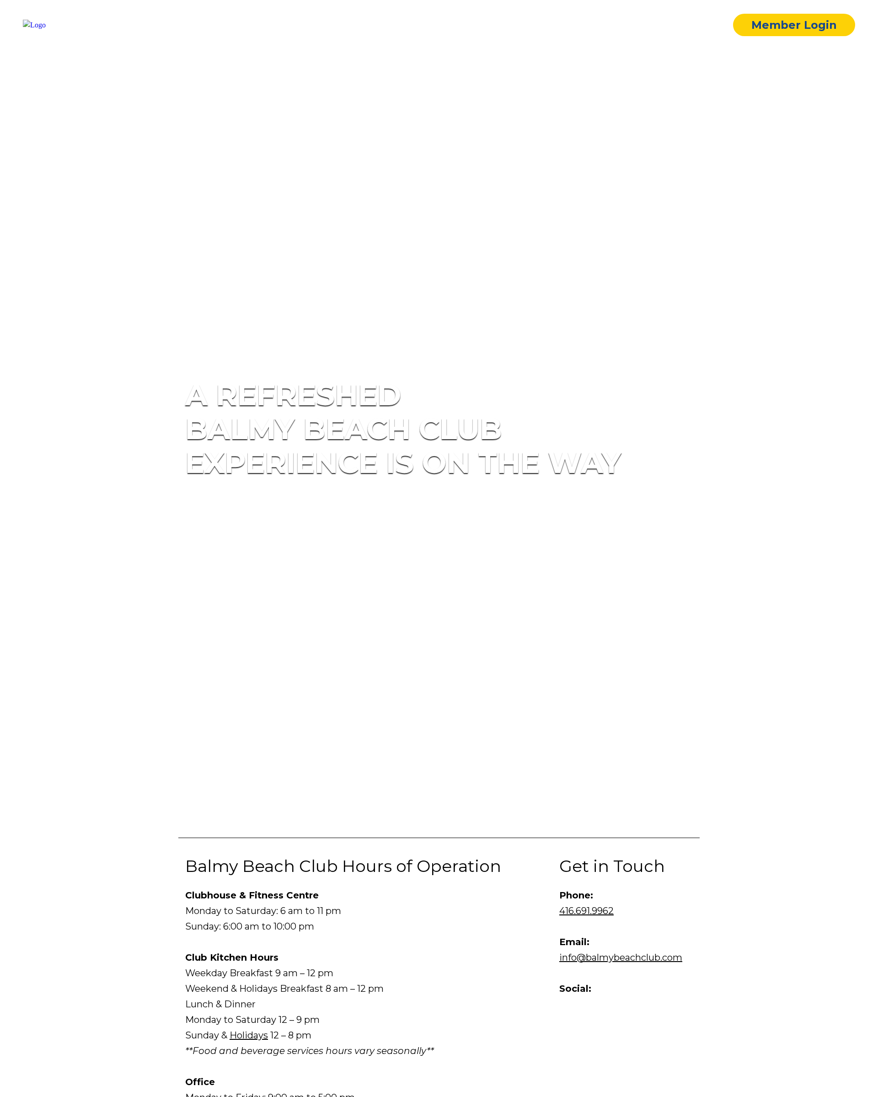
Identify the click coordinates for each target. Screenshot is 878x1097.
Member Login (794, 25)
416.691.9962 (586, 910)
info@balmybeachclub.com (620, 957)
